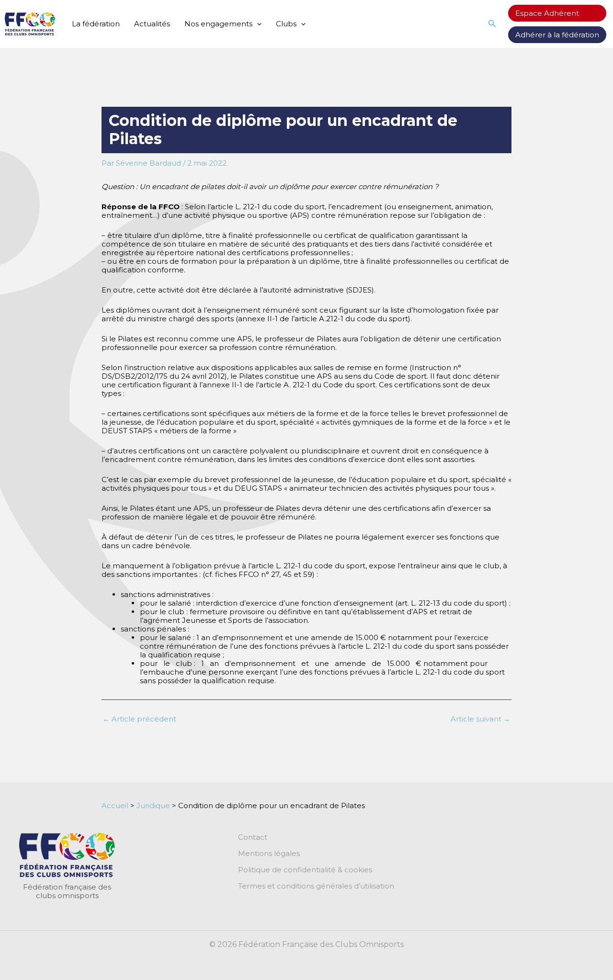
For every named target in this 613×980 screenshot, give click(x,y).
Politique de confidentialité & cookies (305, 870)
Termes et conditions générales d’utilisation (316, 886)
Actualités (152, 23)
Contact (252, 837)
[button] (256, 24)
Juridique (153, 805)
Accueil (115, 805)
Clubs (286, 23)
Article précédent (139, 718)
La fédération (96, 23)
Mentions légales (269, 853)
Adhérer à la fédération (557, 34)
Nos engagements (218, 23)
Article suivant (481, 718)
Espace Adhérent (547, 13)
